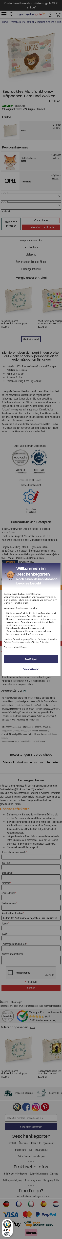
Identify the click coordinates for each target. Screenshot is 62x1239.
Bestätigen (31, 659)
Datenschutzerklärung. (16, 647)
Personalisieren (31, 669)
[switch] (7, 1234)
